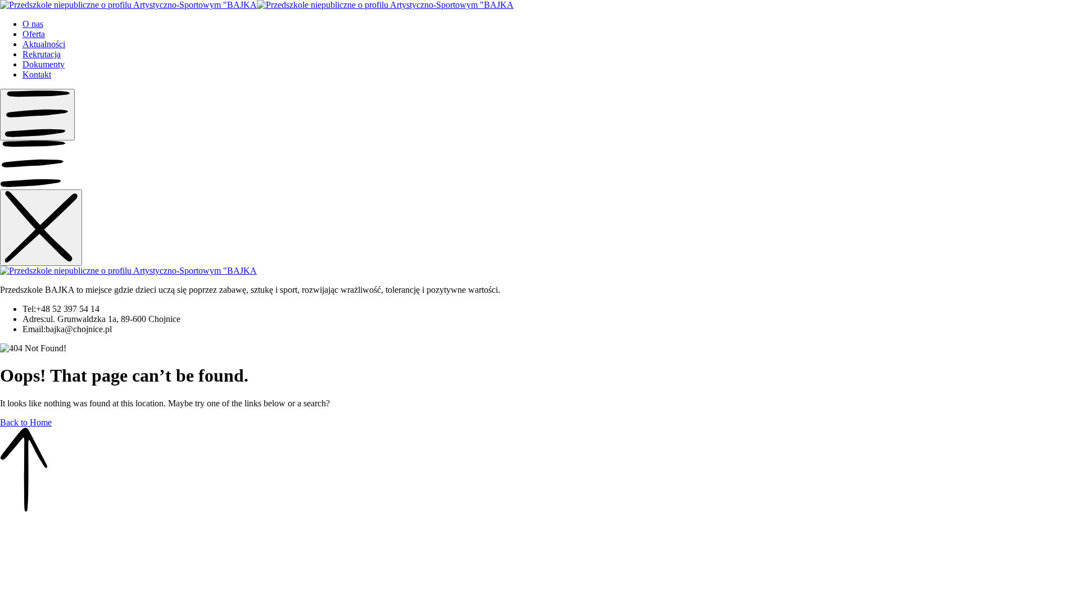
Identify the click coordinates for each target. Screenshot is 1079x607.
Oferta (33, 34)
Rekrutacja (41, 54)
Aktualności (43, 44)
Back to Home (26, 422)
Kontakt (36, 74)
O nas (32, 24)
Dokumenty (43, 64)
